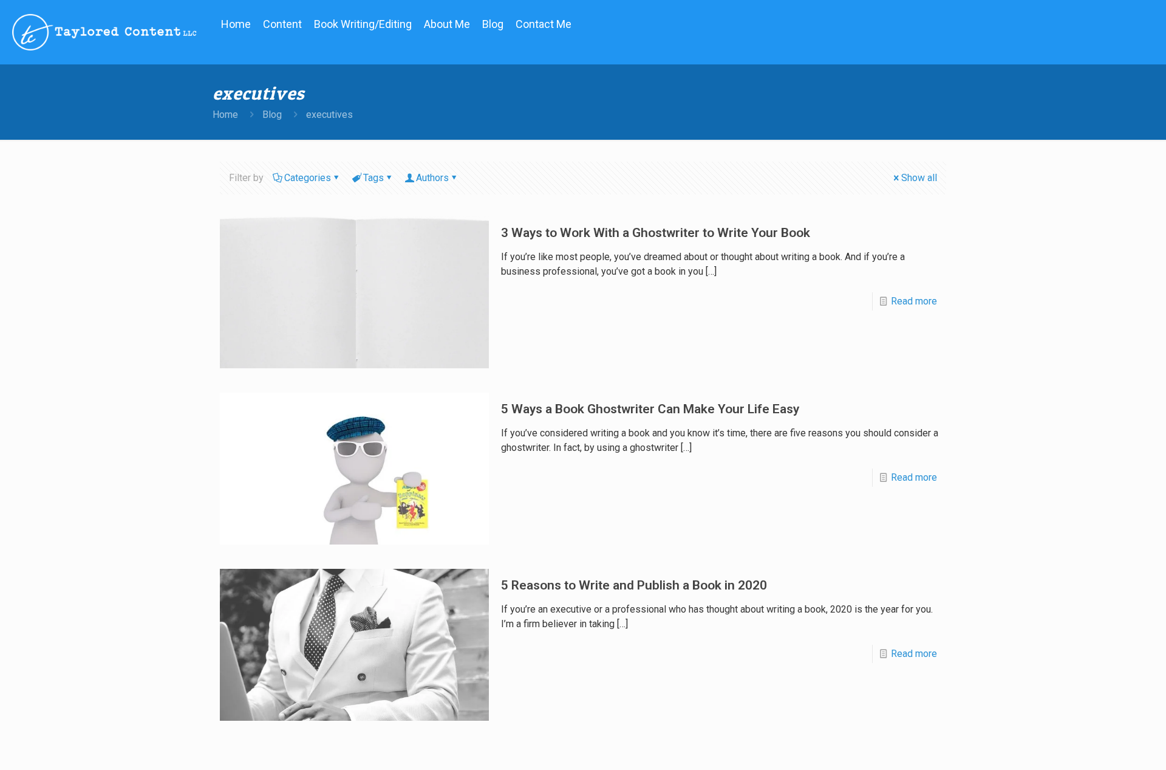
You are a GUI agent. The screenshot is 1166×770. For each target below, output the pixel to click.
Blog (272, 114)
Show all (919, 178)
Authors (432, 178)
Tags (373, 178)
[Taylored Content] (104, 31)
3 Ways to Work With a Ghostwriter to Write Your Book (655, 232)
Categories (307, 178)
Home (225, 114)
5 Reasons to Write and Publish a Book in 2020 (634, 585)
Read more (914, 301)
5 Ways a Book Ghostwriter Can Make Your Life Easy (650, 409)
